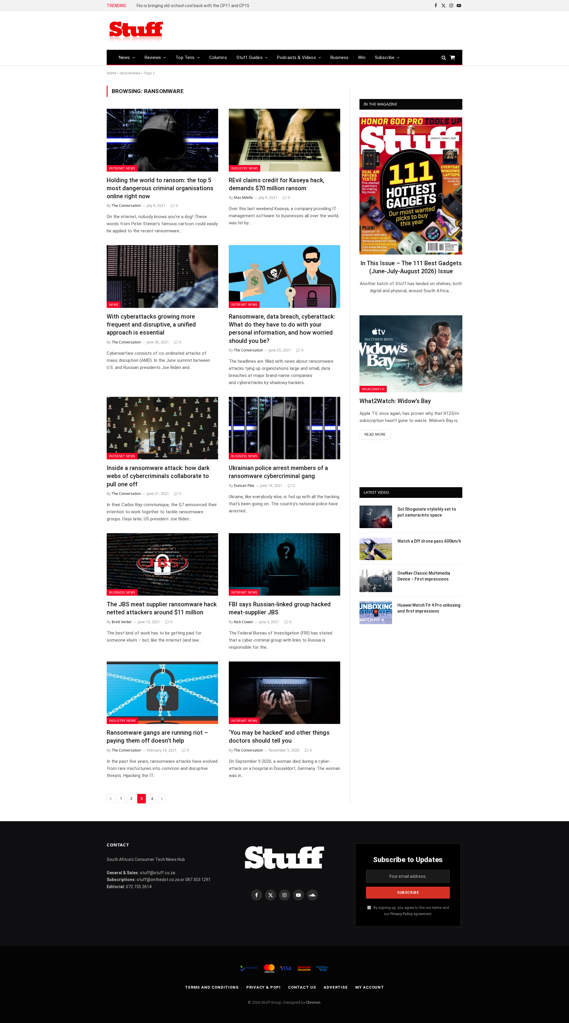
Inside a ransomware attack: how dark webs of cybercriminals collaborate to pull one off (158, 475)
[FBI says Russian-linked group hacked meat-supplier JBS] (284, 564)
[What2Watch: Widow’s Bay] (410, 353)
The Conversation (126, 205)
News (124, 57)
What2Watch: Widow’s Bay (395, 401)
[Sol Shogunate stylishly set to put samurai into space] (375, 517)
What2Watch (373, 389)
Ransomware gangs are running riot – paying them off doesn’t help (157, 736)
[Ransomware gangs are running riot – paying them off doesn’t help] (162, 692)
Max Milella (243, 197)
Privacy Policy (401, 914)
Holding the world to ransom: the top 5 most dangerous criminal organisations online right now (160, 188)
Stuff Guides (249, 57)
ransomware (130, 73)
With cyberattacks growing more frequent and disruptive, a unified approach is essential (151, 324)
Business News (244, 456)
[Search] (443, 57)
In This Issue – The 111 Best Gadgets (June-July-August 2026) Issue (411, 267)
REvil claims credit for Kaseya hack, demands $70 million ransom (276, 184)
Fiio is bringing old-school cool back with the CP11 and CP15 (193, 5)
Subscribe (385, 57)
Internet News (122, 168)
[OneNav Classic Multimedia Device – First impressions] (375, 581)
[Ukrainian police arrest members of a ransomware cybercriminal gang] (284, 428)
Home (111, 73)
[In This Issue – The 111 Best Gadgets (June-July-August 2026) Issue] (410, 186)
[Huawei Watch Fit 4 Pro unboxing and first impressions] (375, 613)
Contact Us (302, 987)
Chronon (313, 1002)
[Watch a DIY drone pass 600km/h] (375, 549)
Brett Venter (122, 621)
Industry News (244, 168)
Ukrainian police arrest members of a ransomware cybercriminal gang (278, 471)
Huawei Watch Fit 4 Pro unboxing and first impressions (428, 608)
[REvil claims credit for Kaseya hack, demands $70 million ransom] (284, 140)
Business (339, 57)
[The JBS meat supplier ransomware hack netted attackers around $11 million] (162, 564)
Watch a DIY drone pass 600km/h (429, 541)
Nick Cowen (243, 621)
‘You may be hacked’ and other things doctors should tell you (279, 736)
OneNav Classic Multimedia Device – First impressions (423, 576)
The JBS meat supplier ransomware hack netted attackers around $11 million (162, 608)
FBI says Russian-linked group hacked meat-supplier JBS (280, 608)
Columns (218, 57)
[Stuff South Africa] (136, 30)
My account (369, 987)
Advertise (336, 987)
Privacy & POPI (263, 987)
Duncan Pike (244, 485)
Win (361, 57)
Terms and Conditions (212, 987)
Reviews (153, 57)
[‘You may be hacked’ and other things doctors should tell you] (284, 692)
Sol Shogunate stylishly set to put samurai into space (426, 512)
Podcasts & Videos (296, 57)
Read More (375, 434)
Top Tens (184, 57)
